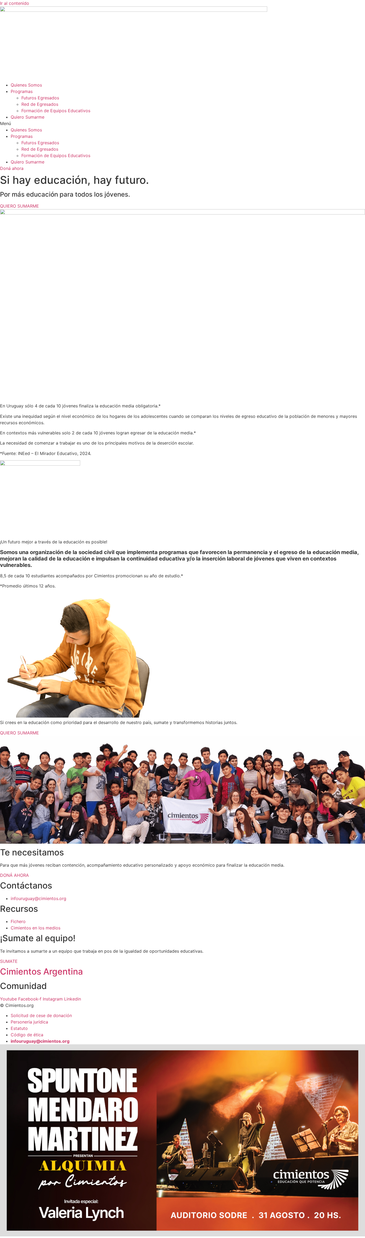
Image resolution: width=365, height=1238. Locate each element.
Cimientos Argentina (41, 971)
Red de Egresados (39, 104)
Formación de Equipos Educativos (55, 110)
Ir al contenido (14, 3)
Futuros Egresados (40, 97)
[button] (182, 123)
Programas (22, 91)
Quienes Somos (26, 85)
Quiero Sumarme (27, 117)
